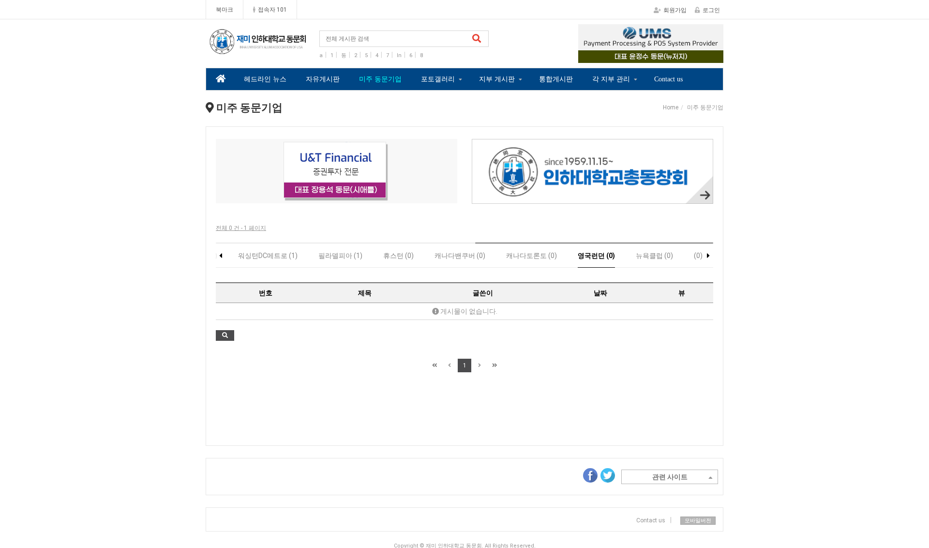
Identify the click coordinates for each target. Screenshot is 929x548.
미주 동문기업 (380, 79)
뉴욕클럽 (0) (654, 255)
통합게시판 (556, 79)
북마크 (224, 9)
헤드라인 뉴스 (265, 79)
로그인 (711, 10)
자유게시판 (323, 79)
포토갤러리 (438, 79)
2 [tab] (643, 56)
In (399, 55)
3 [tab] (658, 56)
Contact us (668, 79)
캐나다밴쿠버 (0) (460, 255)
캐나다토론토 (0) (531, 255)
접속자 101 (272, 9)
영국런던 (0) (596, 255)
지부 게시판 (497, 79)
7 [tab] (380, 197)
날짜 (600, 293)
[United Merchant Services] (650, 43)
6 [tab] (366, 197)
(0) (698, 255)
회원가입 (675, 10)
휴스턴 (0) (398, 255)
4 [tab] (672, 56)
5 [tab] (351, 197)
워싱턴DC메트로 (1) (268, 255)
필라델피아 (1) (340, 255)
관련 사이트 (670, 477)
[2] (336, 171)
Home (670, 107)
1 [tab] (629, 56)
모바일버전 (698, 521)
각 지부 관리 (611, 79)
